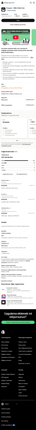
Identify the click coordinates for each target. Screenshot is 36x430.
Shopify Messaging (11, 295)
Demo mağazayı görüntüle (18, 24)
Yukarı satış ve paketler (25, 351)
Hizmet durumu (23, 395)
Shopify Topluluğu (6, 380)
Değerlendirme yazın (8, 174)
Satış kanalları (5, 342)
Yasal (20, 392)
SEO (20, 357)
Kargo (20, 360)
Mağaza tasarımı (6, 354)
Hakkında (21, 374)
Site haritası (4, 421)
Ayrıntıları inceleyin (6, 281)
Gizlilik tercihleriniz (6, 425)
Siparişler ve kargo (6, 351)
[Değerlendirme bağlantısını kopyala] (9, 180)
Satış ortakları (23, 389)
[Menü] (34, 3)
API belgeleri (5, 377)
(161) (18, 16)
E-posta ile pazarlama (25, 354)
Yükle (18, 20)
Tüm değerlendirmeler (21, 174)
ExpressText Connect (12, 288)
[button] (18, 290)
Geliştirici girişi (5, 408)
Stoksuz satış (22, 342)
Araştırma (4, 386)
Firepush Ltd (25, 16)
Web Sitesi (4, 245)
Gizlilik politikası (6, 233)
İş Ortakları (22, 386)
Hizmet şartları (5, 413)
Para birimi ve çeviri (24, 363)
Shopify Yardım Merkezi (8, 374)
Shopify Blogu (5, 383)
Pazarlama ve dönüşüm (8, 357)
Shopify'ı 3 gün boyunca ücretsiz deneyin (18, 322)
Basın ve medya (23, 383)
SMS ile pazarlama (6, 105)
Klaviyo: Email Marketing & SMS (14, 300)
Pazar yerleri (22, 345)
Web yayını (4, 99)
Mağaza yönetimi (6, 360)
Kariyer (21, 377)
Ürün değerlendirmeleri (25, 348)
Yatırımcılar (22, 380)
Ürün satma (4, 348)
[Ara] (31, 3)
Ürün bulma (4, 345)
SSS (2, 235)
